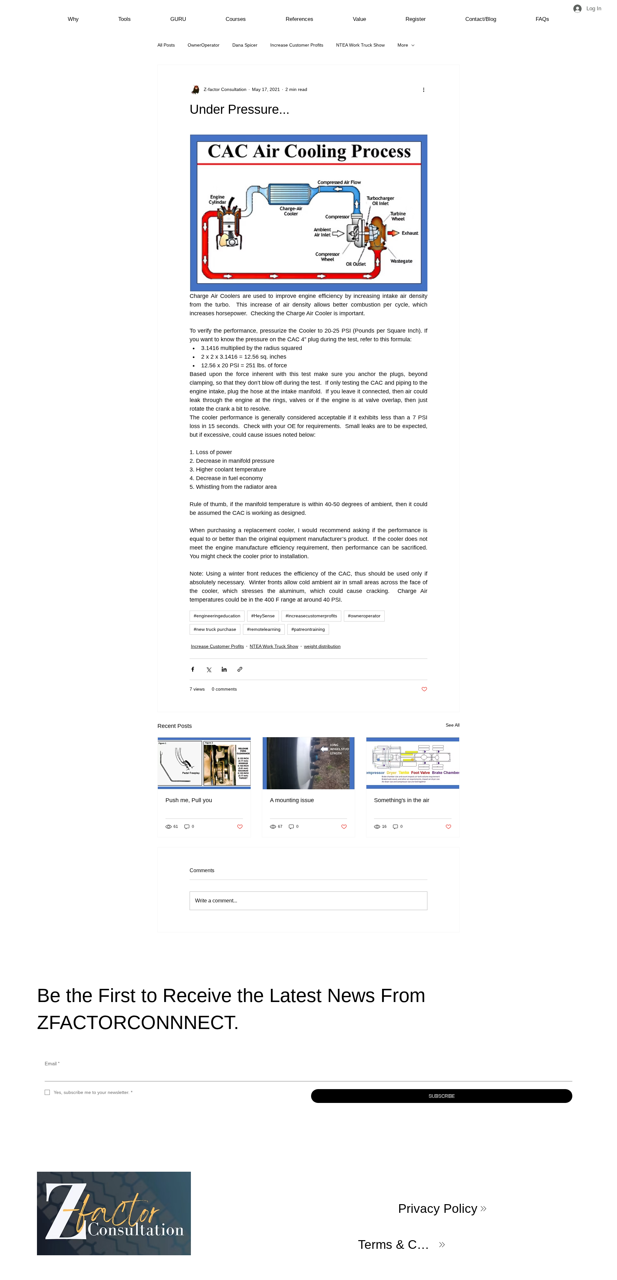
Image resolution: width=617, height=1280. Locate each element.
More (403, 45)
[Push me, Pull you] (204, 763)
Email (52, 1063)
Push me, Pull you (188, 800)
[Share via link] (240, 669)
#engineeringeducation (217, 615)
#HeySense (263, 615)
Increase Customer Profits (296, 45)
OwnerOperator (203, 45)
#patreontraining (308, 629)
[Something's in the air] (412, 763)
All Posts (166, 45)
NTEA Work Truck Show (360, 45)
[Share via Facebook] (193, 669)
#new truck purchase (215, 629)
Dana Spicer (244, 45)
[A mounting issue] (308, 763)
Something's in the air (401, 800)
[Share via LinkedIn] (224, 669)
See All (453, 725)
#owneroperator (364, 615)
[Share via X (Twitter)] (208, 669)
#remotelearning (264, 629)
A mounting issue (292, 800)
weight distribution (322, 646)
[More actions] (423, 89)
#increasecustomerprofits (311, 615)
